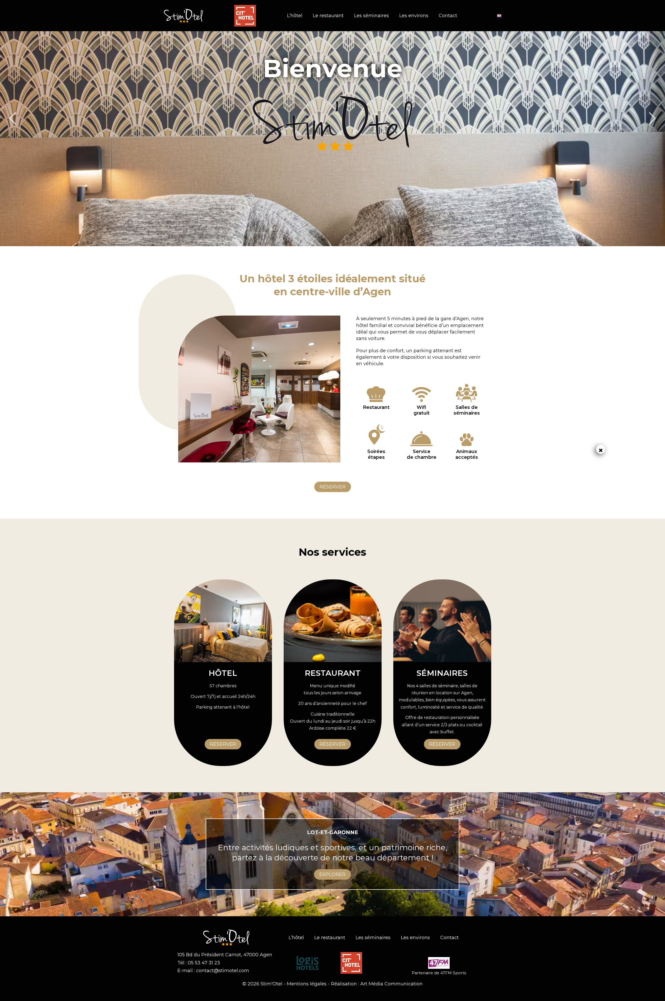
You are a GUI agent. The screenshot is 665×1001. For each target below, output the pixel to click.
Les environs (413, 15)
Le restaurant (328, 15)
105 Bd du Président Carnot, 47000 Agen (224, 955)
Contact (448, 15)
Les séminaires (371, 15)
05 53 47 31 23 (204, 963)
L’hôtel (294, 15)
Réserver (333, 487)
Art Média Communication (391, 984)
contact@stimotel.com (222, 970)
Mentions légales (307, 984)
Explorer (332, 874)
